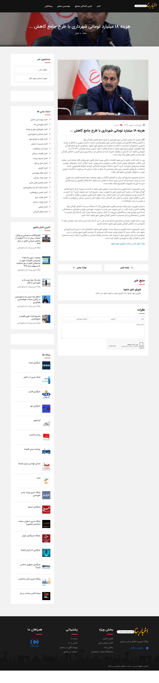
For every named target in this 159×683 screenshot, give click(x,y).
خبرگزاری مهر (35, 405)
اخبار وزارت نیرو (41, 197)
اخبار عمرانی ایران (105, 643)
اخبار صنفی (43, 206)
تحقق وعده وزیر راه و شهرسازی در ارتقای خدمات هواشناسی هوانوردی (27, 299)
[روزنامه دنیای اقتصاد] (46, 451)
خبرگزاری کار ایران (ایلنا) (30, 550)
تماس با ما (73, 643)
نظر (117, 125)
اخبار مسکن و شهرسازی (38, 134)
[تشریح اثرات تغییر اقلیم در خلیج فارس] (46, 318)
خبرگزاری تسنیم (34, 506)
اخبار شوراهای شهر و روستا (37, 129)
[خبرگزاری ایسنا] (46, 365)
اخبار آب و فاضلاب (40, 148)
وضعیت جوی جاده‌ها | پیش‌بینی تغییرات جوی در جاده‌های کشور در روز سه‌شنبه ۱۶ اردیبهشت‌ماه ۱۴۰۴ (28, 262)
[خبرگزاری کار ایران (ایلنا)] (46, 552)
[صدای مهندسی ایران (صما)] (46, 466)
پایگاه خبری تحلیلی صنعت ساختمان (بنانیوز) (29, 523)
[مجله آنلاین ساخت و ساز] (46, 596)
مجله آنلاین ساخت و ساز (30, 593)
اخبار (77, 33)
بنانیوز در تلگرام (137, 648)
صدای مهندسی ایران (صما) (29, 463)
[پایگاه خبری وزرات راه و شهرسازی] (46, 495)
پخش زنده (108, 647)
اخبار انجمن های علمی (38, 182)
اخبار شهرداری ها (41, 124)
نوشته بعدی (82, 267)
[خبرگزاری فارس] (46, 394)
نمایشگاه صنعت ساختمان (102, 651)
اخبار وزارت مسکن (40, 202)
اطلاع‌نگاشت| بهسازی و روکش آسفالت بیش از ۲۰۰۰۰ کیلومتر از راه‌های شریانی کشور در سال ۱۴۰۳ (28, 239)
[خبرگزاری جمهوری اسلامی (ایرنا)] (46, 567)
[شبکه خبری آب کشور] (46, 379)
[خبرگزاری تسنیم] (46, 509)
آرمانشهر (37, 420)
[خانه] (46, 480)
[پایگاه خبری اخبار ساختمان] (46, 581)
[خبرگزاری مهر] (46, 408)
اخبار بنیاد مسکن (41, 177)
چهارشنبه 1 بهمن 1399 (133, 125)
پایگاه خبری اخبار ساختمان (29, 578)
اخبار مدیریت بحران (39, 143)
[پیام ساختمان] (46, 437)
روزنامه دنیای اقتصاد (32, 449)
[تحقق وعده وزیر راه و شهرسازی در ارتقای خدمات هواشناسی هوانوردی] (46, 299)
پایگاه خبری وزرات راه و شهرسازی (29, 247)
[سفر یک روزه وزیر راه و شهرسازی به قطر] (46, 282)
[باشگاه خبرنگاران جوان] (46, 538)
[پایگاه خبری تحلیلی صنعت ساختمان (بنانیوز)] (46, 523)
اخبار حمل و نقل (41, 163)
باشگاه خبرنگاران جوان (31, 535)
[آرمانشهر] (46, 423)
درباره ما (74, 638)
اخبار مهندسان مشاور (39, 119)
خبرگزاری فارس (34, 391)
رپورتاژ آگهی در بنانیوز (69, 647)
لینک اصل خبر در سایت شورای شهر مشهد (128, 243)
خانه (84, 33)
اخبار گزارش (43, 168)
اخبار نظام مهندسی (40, 172)
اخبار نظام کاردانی (40, 211)
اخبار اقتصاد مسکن (40, 153)
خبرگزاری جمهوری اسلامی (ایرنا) (30, 566)
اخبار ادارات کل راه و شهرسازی (35, 187)
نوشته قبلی (124, 267)
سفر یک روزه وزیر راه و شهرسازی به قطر (31, 281)
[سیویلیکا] (34, 642)
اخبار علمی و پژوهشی (39, 192)
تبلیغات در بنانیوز (71, 651)
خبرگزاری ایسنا (34, 362)
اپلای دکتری (108, 638)
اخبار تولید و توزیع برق (38, 139)
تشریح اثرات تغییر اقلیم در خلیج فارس (29, 317)
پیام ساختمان (34, 434)
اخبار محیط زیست (40, 158)
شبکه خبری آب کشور (32, 377)
